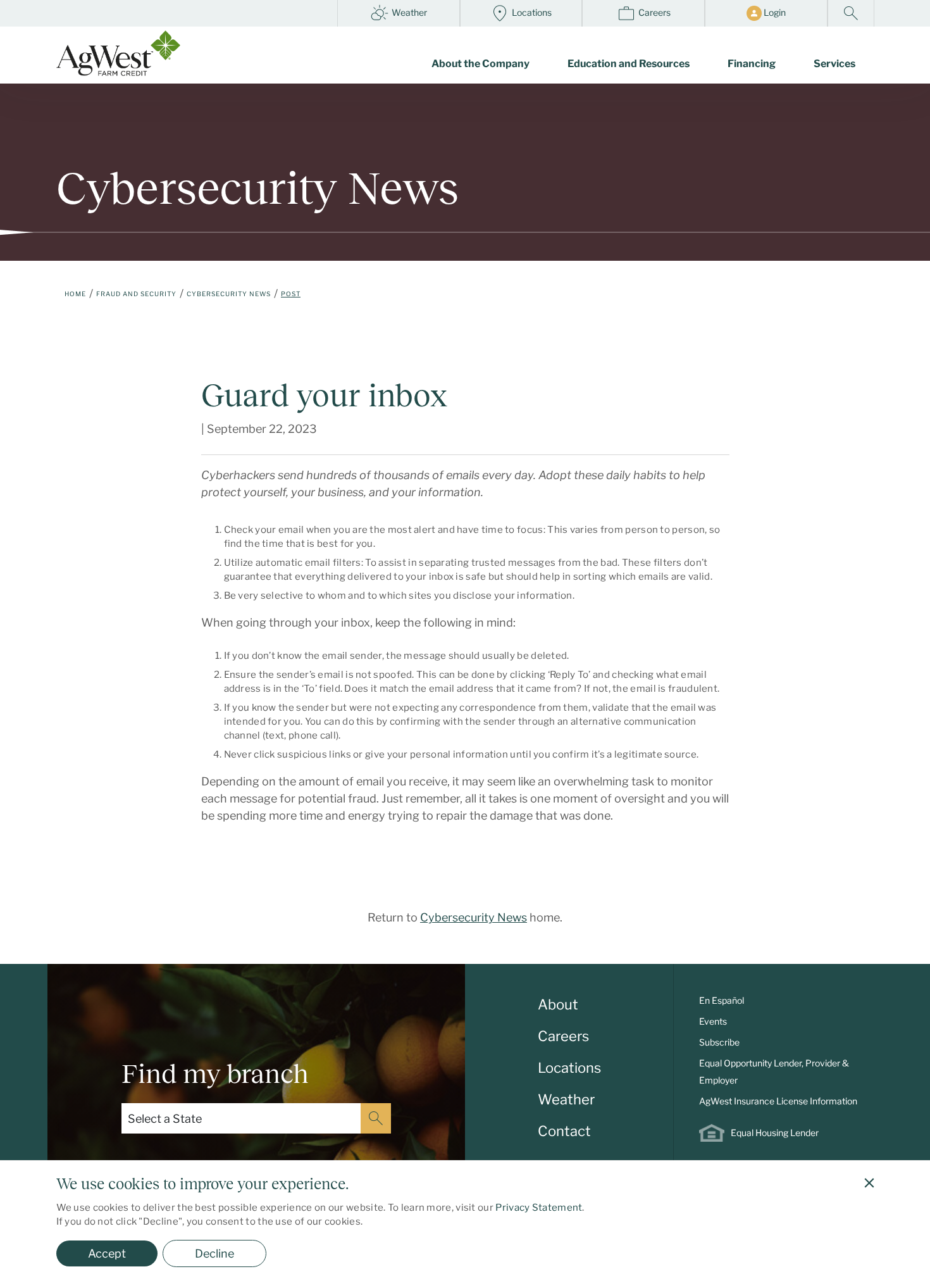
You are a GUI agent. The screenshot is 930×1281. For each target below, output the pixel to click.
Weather (408, 12)
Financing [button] (752, 64)
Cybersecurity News (229, 293)
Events (713, 1021)
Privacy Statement (538, 1207)
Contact (564, 1131)
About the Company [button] (480, 64)
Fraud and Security (136, 293)
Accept (107, 1253)
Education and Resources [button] (628, 64)
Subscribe (719, 1042)
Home (75, 293)
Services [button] (834, 64)
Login (774, 12)
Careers (653, 12)
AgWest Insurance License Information (778, 1101)
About (558, 1004)
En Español (721, 1000)
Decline (214, 1253)
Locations (531, 12)
